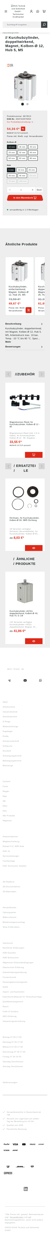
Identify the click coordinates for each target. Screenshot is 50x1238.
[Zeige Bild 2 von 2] (27, 104)
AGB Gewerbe (9, 953)
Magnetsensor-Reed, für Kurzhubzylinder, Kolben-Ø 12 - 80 (25, 424)
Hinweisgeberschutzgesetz (15, 982)
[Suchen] (44, 25)
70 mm (12, 181)
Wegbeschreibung (11, 841)
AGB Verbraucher (11, 958)
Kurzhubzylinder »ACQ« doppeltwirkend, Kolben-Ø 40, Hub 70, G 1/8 (24, 613)
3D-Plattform (8, 882)
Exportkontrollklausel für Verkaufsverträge (22, 997)
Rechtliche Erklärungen (13, 948)
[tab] (24, 332)
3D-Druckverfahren (11, 887)
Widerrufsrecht (9, 917)
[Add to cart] (28, 310)
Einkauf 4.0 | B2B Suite (13, 846)
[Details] (33, 548)
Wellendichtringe (10, 726)
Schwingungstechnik (12, 756)
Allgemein (7, 820)
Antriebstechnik (10, 717)
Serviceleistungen (11, 856)
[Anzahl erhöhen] (32, 190)
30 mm (12, 176)
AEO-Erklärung (10, 1016)
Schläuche (7, 746)
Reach (6, 1006)
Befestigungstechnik (12, 761)
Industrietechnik (10, 712)
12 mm (12, 147)
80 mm (33, 158)
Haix (5, 811)
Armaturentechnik (11, 741)
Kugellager (8, 731)
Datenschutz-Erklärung (13, 967)
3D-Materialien (9, 891)
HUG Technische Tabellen (15, 866)
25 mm (12, 152)
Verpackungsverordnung (14, 1021)
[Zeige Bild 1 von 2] (22, 104)
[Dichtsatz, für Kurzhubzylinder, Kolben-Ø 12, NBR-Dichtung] (25, 498)
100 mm (23, 181)
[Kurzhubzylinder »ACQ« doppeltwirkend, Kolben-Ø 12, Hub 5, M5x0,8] (25, 591)
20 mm (33, 147)
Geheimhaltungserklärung (15, 972)
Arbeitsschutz (9, 707)
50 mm (12, 158)
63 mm (22, 158)
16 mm (22, 147)
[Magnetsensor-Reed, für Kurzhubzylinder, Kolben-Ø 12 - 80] (25, 402)
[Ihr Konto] (31, 11)
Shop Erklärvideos (11, 927)
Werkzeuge (8, 765)
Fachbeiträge (9, 861)
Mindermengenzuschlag (14, 922)
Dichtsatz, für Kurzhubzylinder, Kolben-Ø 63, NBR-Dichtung (24, 519)
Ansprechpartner (10, 836)
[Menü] (6, 11)
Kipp (5, 796)
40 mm (33, 152)
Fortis (5, 786)
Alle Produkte (9, 816)
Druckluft (7, 751)
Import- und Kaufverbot (13, 992)
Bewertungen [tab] (13, 346)
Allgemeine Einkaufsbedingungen (18, 962)
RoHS (5, 987)
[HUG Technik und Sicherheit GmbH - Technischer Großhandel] (18, 11)
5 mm (11, 170)
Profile (6, 736)
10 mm (21, 170)
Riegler (6, 791)
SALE (5, 702)
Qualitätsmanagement (13, 1001)
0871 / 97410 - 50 (15, 669)
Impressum (8, 943)
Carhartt (6, 781)
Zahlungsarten (9, 912)
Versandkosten (9, 907)
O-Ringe (6, 721)
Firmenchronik (9, 977)
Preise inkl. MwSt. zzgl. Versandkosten (25, 136)
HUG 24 (6, 851)
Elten (5, 806)
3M (4, 801)
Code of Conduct (10, 1011)
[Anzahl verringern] (10, 190)
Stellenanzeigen (10, 1082)
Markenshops (10, 777)
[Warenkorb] (44, 11)
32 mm (22, 152)
